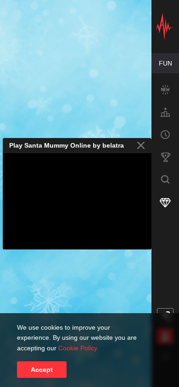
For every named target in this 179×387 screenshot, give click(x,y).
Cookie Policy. (78, 348)
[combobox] (165, 63)
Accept (42, 369)
